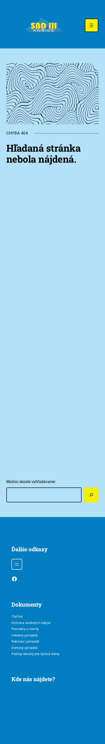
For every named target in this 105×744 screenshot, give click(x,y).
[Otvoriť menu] (91, 25)
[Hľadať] (91, 494)
